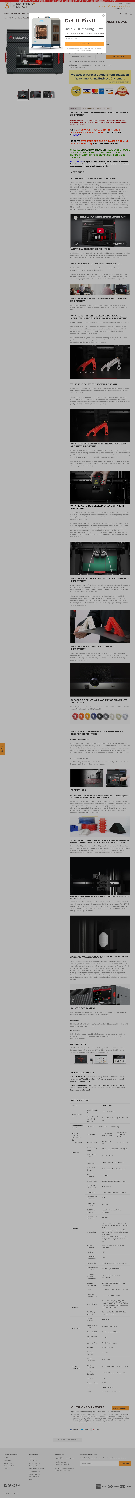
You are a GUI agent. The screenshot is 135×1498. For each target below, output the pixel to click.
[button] (103, 15)
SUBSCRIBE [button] (84, 44)
